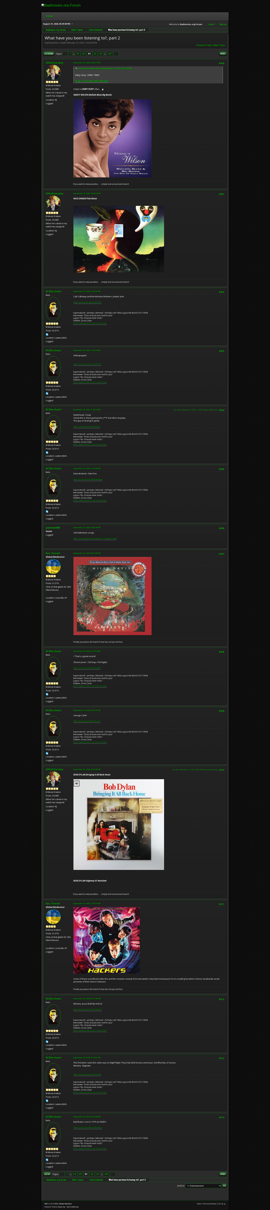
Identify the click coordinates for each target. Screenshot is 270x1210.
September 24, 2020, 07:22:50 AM (86, 651)
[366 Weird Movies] (47, 594)
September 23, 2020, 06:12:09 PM (86, 553)
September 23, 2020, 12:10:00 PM (86, 468)
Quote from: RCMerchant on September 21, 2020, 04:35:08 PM (105, 68)
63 (101, 53)
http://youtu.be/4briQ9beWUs (87, 1127)
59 (78, 53)
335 (110, 53)
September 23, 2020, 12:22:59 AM (86, 350)
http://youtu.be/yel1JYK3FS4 (86, 426)
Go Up (47, 1174)
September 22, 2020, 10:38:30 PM (86, 193)
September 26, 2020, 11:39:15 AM (86, 903)
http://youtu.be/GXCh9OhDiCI (87, 1009)
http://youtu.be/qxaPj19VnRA (87, 1074)
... (74, 53)
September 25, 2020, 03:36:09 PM (86, 769)
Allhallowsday (54, 62)
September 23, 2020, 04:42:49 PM (86, 527)
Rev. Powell (53, 553)
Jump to (180, 1185)
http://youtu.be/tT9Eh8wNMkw (87, 479)
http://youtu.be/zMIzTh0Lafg (91, 80)
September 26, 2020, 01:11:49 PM (86, 998)
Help (199, 1203)
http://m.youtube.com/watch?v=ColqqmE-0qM (95, 538)
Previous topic (204, 45)
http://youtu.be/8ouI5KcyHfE (86, 668)
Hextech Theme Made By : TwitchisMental (61, 1207)
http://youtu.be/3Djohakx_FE (86, 721)
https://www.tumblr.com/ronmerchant (90, 323)
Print (223, 54)
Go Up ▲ (222, 1203)
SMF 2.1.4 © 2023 (51, 1204)
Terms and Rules (209, 1203)
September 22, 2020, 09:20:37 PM (86, 62)
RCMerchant (53, 291)
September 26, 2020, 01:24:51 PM (86, 1057)
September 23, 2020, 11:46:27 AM (86, 409)
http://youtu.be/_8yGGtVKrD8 (87, 302)
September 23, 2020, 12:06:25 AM (86, 291)
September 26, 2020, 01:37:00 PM (86, 1117)
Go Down (48, 54)
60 (83, 53)
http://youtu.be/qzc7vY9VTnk (87, 364)
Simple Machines (65, 1204)
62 (95, 53)
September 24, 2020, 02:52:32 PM (86, 710)
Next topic (219, 45)
